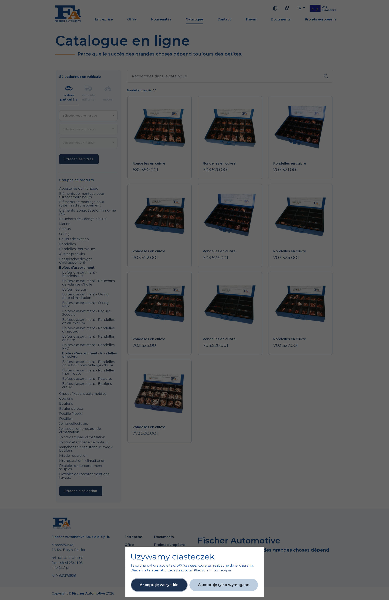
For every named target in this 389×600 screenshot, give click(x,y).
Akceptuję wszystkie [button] (159, 585)
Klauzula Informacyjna (212, 570)
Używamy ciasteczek (172, 556)
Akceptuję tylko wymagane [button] (223, 585)
